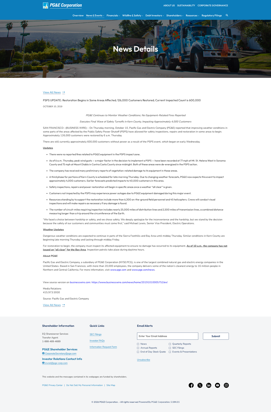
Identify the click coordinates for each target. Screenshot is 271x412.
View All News (52, 92)
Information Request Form (107, 347)
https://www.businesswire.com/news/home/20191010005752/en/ (130, 282)
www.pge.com (118, 270)
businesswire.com (80, 282)
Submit (216, 336)
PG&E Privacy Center (52, 385)
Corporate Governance (213, 5)
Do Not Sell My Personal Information (84, 385)
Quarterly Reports (181, 344)
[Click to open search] (226, 15)
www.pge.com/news (143, 270)
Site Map (110, 385)
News (144, 344)
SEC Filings (100, 335)
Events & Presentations (184, 352)
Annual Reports (149, 348)
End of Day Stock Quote (153, 352)
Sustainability (186, 5)
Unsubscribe (143, 359)
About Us (169, 5)
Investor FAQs (101, 341)
